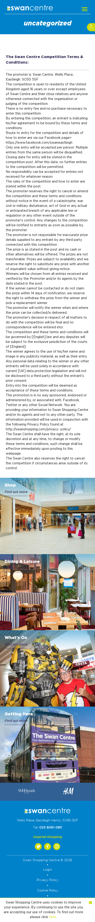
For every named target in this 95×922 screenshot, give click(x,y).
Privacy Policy (47, 880)
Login (47, 869)
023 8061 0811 (50, 827)
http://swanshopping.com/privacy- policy (37, 429)
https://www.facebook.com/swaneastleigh (39, 142)
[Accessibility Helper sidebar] (91, 27)
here (52, 917)
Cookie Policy (47, 890)
